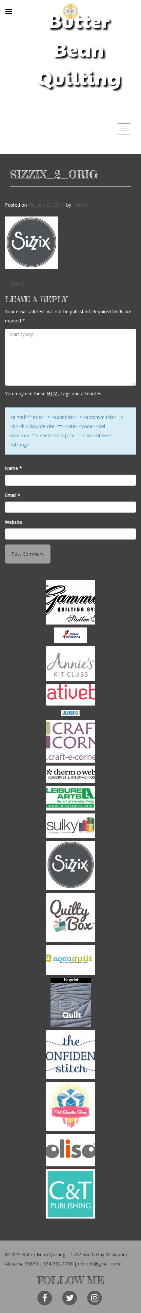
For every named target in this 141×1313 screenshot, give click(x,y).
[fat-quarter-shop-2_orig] (70, 1106)
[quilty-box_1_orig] (70, 917)
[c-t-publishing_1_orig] (70, 1194)
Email (12, 495)
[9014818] (70, 602)
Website (13, 522)
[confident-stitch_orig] (70, 1054)
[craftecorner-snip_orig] (70, 741)
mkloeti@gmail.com (99, 1264)
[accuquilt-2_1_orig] (70, 960)
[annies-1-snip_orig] (70, 663)
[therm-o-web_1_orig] (70, 774)
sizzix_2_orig (54, 174)
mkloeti (82, 205)
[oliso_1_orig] (70, 1150)
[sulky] (70, 825)
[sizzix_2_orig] (70, 865)
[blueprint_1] (70, 1002)
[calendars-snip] (70, 713)
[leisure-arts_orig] (70, 798)
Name (13, 468)
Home (14, 284)
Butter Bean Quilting (79, 49)
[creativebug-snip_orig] (70, 695)
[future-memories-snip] (70, 635)
